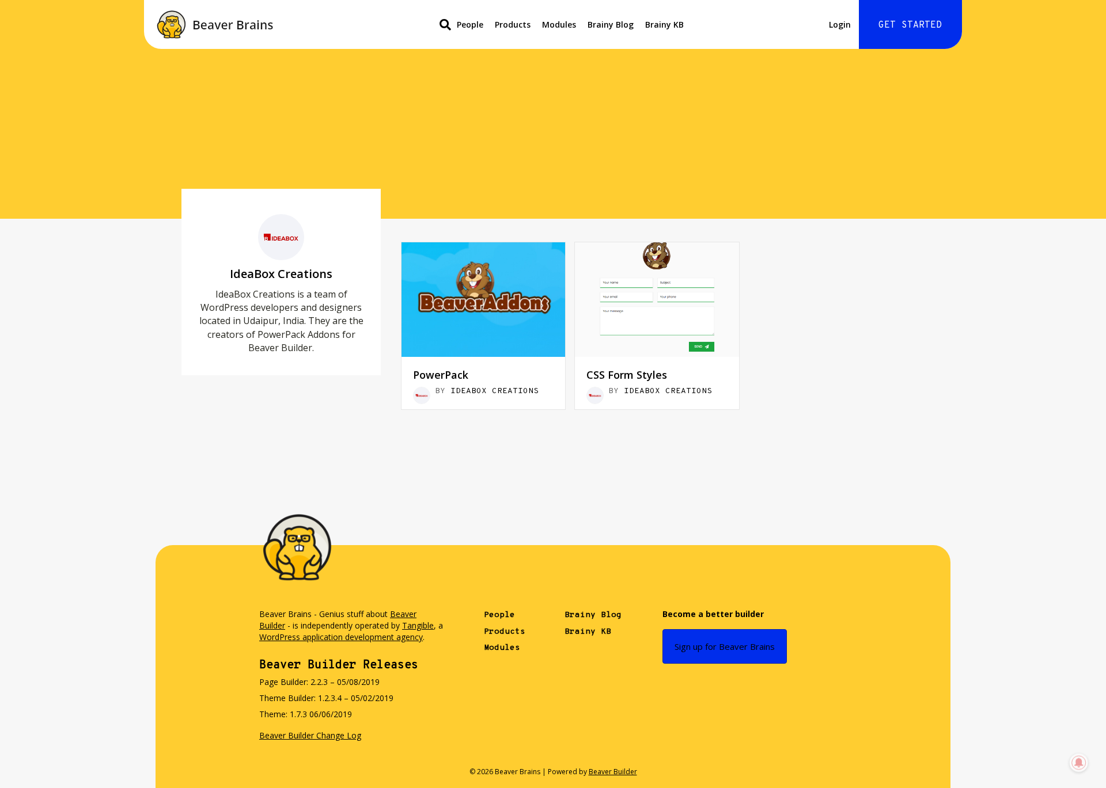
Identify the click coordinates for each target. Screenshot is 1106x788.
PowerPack (440, 375)
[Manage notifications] (1079, 762)
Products (513, 24)
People (470, 24)
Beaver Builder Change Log (310, 735)
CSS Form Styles (626, 375)
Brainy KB (664, 24)
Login (840, 24)
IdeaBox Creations (494, 391)
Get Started (910, 25)
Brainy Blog (611, 24)
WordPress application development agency (341, 636)
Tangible (418, 625)
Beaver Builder (613, 771)
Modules (559, 24)
